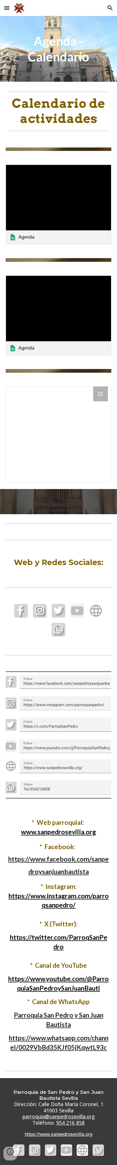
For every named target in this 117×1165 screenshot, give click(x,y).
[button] (7, 8)
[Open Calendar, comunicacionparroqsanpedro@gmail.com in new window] (100, 393)
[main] (58, 49)
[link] (58, 204)
